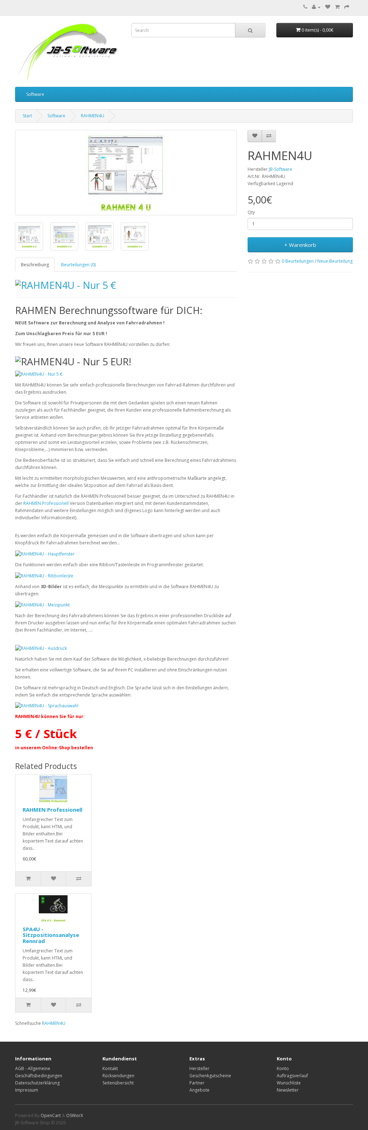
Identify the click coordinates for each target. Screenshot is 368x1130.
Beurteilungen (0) (78, 265)
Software (35, 94)
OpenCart (51, 1115)
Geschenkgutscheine (210, 1076)
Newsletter (288, 1090)
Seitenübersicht (118, 1083)
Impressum (26, 1090)
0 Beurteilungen (298, 261)
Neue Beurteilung (335, 261)
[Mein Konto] (316, 7)
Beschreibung (35, 265)
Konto (283, 1068)
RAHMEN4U (92, 116)
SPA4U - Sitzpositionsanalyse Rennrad (51, 934)
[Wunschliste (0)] (327, 7)
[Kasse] (346, 7)
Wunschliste (289, 1083)
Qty (251, 212)
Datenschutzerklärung (37, 1083)
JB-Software (280, 169)
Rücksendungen (118, 1076)
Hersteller (199, 1068)
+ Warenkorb (300, 244)
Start (27, 116)
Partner (196, 1083)
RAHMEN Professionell (46, 503)
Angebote (199, 1090)
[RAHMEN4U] (126, 172)
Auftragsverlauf (292, 1076)
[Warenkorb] (337, 7)
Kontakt (110, 1068)
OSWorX (74, 1115)
